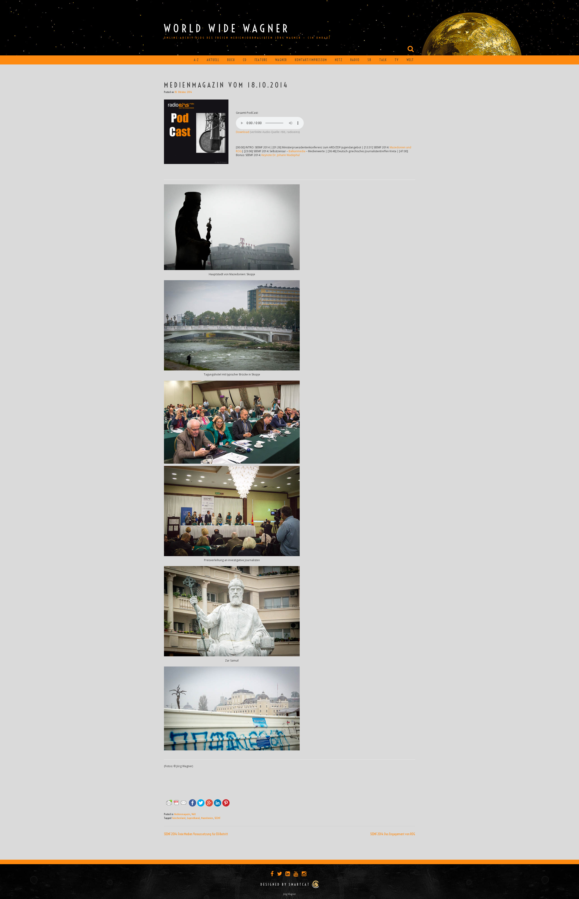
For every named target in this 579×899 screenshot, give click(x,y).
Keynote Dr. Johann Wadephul (280, 155)
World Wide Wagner (227, 28)
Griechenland (178, 818)
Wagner (281, 60)
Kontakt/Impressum (311, 60)
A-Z (196, 60)
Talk (383, 60)
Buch (231, 60)
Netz (338, 60)
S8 (369, 60)
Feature (261, 60)
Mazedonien (207, 818)
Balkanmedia (297, 151)
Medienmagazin (182, 814)
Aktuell (213, 60)
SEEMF (217, 818)
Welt (410, 60)
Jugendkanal (193, 818)
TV (397, 60)
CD (245, 60)
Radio (355, 60)
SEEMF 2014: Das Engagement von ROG (392, 834)
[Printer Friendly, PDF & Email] (176, 802)
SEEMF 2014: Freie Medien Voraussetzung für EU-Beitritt (196, 834)
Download (242, 132)
